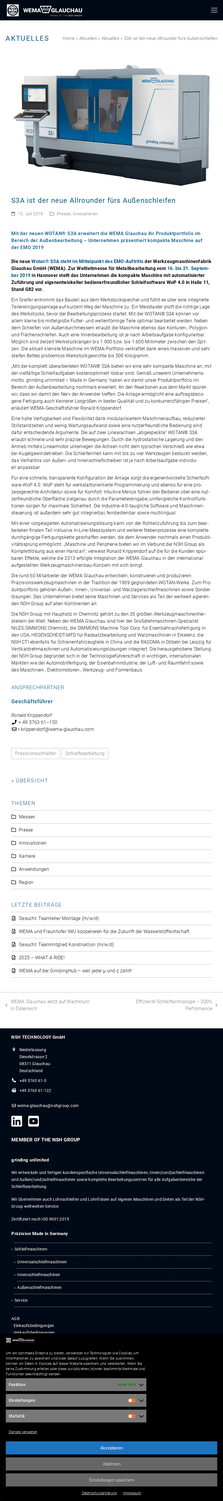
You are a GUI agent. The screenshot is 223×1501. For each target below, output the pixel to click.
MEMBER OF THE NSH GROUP (45, 1140)
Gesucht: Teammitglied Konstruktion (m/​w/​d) (66, 944)
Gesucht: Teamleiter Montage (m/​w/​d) (59, 918)
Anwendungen (34, 869)
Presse (64, 213)
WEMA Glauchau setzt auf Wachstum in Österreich (47, 1004)
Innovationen (85, 213)
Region (26, 882)
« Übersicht (29, 780)
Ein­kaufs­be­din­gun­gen (34, 1325)
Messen (27, 817)
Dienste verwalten (23, 1432)
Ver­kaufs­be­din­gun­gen (34, 1332)
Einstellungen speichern (111, 1479)
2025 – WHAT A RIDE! (42, 957)
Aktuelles (88, 38)
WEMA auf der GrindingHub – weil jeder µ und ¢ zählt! (75, 971)
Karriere (27, 856)
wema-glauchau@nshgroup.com (47, 1105)
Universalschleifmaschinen (42, 1262)
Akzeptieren (111, 1447)
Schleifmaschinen (31, 1249)
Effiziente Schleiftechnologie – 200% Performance (164, 1004)
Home (69, 38)
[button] (214, 10)
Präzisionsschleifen (35, 753)
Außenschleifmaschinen (39, 1287)
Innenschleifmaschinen (38, 1274)
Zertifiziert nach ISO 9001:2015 (40, 1219)
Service (21, 1300)
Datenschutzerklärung (99, 1493)
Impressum (132, 1493)
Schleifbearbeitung (85, 753)
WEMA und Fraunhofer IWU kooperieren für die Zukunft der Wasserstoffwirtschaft (104, 931)
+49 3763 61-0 (32, 1080)
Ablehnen (112, 1463)
